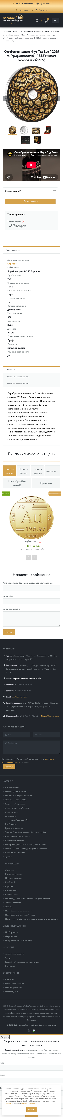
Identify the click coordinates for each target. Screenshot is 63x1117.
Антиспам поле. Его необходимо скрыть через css (27, 582)
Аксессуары (10, 815)
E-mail (2, 1075)
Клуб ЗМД (10, 882)
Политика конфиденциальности (19, 910)
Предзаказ (32, 201)
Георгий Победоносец (15, 803)
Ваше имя (8, 595)
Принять (31, 1109)
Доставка (9, 870)
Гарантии (9, 886)
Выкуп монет (11, 890)
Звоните (19, 225)
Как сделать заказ (13, 874)
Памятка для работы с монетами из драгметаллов (27, 898)
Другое (8, 856)
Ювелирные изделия (14, 840)
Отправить (9, 766)
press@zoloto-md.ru (51, 715)
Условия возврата (13, 902)
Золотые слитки (12, 811)
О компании (11, 972)
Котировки (10, 966)
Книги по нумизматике (15, 852)
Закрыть (4, 1037)
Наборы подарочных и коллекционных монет (25, 844)
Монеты (8, 906)
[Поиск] (37, 21)
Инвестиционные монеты (16, 791)
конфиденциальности (29, 1103)
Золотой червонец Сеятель (17, 807)
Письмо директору (13, 987)
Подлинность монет (14, 878)
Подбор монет (11, 932)
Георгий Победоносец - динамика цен (22, 961)
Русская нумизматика (14, 828)
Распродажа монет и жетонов (18, 940)
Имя (2, 1062)
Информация (11, 863)
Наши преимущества (14, 983)
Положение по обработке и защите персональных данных (31, 918)
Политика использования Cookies (20, 914)
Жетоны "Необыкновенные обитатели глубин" (25, 832)
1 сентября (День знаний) (16, 820)
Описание (10, 369)
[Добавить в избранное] (54, 190)
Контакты (9, 979)
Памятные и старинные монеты (19, 795)
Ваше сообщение (11, 608)
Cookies (8, 1103)
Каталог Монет (12, 787)
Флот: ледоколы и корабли (17, 836)
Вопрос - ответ (11, 894)
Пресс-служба (11, 991)
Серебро (12, 263)
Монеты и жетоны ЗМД (15, 799)
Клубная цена (31, 541)
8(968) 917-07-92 (30, 715)
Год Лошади (10, 824)
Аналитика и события (14, 953)
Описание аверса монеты (17, 383)
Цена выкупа (14, 221)
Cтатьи (8, 957)
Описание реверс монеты (17, 376)
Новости (8, 947)
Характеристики (13, 249)
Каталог (8, 781)
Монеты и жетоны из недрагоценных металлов (26, 848)
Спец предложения (14, 925)
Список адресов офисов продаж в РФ (23, 678)
